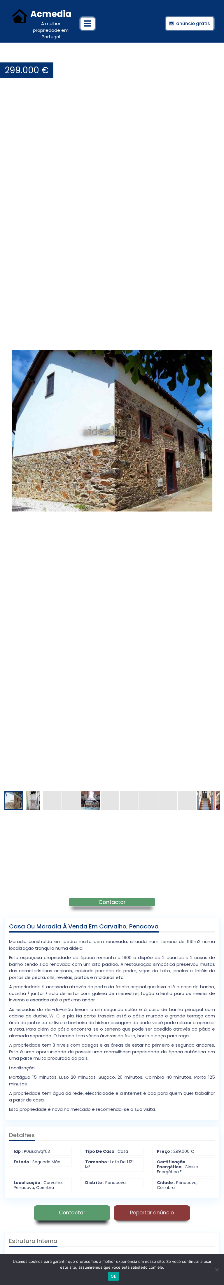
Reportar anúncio (152, 1212)
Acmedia (50, 14)
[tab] (87, 24)
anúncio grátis (193, 23)
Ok (113, 1276)
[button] (214, 56)
